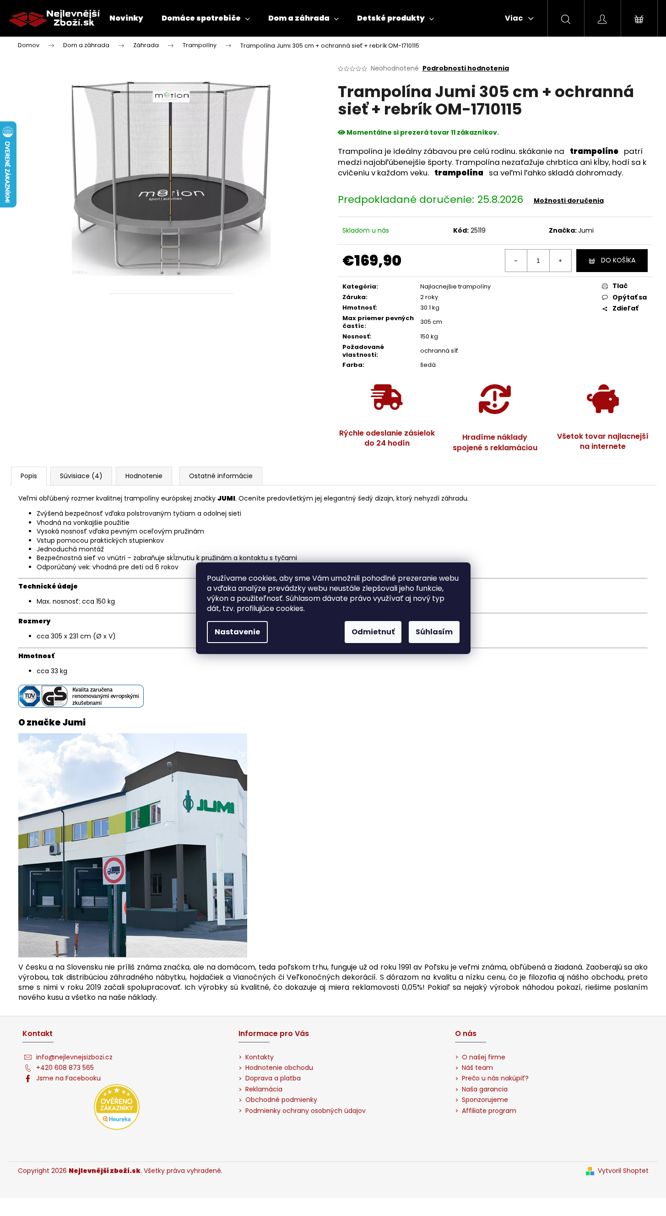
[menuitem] (126, 18)
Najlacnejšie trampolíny (455, 286)
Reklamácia (263, 1089)
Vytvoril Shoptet (623, 1171)
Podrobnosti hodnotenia (465, 68)
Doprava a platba (273, 1078)
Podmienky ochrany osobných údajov (305, 1111)
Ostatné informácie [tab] (221, 475)
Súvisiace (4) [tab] (81, 475)
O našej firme (483, 1057)
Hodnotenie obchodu (279, 1067)
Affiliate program (489, 1111)
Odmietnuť (373, 632)
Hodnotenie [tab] (143, 475)
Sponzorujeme (485, 1100)
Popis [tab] (29, 475)
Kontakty (259, 1057)
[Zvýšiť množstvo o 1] (560, 261)
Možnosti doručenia (569, 200)
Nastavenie (237, 632)
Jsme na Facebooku (68, 1078)
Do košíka (618, 260)
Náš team (477, 1067)
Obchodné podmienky (281, 1100)
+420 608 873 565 (65, 1067)
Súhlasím (434, 632)
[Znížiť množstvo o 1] (516, 261)
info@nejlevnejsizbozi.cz (74, 1057)
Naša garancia (485, 1089)
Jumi (586, 230)
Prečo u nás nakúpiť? (495, 1078)
